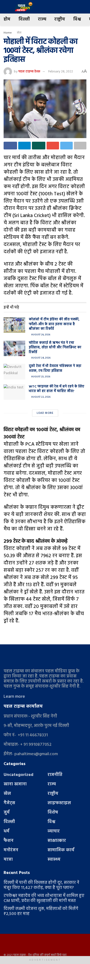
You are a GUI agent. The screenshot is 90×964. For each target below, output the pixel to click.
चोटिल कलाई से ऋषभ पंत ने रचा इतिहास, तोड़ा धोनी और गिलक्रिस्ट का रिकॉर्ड (55, 347)
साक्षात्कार (57, 840)
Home (8, 32)
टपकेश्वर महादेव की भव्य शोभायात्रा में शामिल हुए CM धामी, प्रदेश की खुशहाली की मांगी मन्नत (44, 898)
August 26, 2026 (40, 335)
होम (7, 19)
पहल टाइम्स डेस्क (29, 71)
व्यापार (54, 831)
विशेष (53, 812)
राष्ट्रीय (59, 19)
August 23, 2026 (40, 377)
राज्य (42, 19)
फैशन (8, 840)
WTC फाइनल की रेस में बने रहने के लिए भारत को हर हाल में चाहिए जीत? (56, 389)
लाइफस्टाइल (59, 803)
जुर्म (7, 812)
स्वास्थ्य (54, 859)
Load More (45, 413)
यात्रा (8, 859)
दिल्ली (24, 19)
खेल (19, 32)
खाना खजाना (15, 784)
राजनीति (55, 774)
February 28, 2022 (60, 71)
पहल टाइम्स (19, 955)
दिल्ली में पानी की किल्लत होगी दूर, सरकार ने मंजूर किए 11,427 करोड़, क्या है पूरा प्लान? (41, 885)
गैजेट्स (9, 803)
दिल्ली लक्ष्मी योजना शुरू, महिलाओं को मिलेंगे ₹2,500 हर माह (41, 911)
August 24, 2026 (40, 358)
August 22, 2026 (40, 397)
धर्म (6, 831)
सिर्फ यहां (61, 955)
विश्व (77, 19)
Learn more (14, 696)
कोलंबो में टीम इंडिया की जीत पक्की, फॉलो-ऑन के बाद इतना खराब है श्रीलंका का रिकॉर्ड (54, 324)
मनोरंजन (11, 850)
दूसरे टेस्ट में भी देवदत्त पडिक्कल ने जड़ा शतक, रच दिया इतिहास (55, 368)
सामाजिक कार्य (61, 850)
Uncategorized (18, 774)
